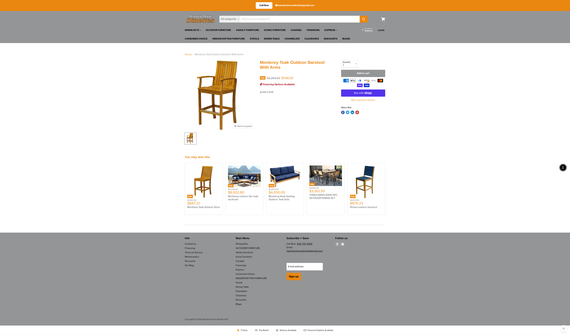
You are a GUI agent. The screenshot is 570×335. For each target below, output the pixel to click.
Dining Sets (192, 30)
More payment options (363, 100)
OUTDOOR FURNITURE (218, 30)
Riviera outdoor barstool (363, 207)
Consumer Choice (196, 38)
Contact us (190, 244)
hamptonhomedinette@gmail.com (296, 5)
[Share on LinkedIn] (352, 112)
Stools (254, 38)
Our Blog (189, 265)
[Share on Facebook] (343, 112)
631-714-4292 (304, 244)
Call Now (264, 5)
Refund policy (192, 256)
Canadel (296, 30)
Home (188, 54)
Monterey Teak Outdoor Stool (203, 207)
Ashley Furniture (247, 30)
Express (330, 30)
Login (381, 30)
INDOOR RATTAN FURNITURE (228, 38)
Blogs (346, 38)
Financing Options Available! (278, 84)
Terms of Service (194, 252)
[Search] (364, 19)
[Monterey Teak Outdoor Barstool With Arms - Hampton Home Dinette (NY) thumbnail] (190, 138)
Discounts (330, 38)
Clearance (312, 38)
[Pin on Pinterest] (357, 112)
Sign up (294, 276)
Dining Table (272, 38)
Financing (313, 30)
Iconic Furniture (275, 30)
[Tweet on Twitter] (347, 112)
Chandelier (292, 38)
